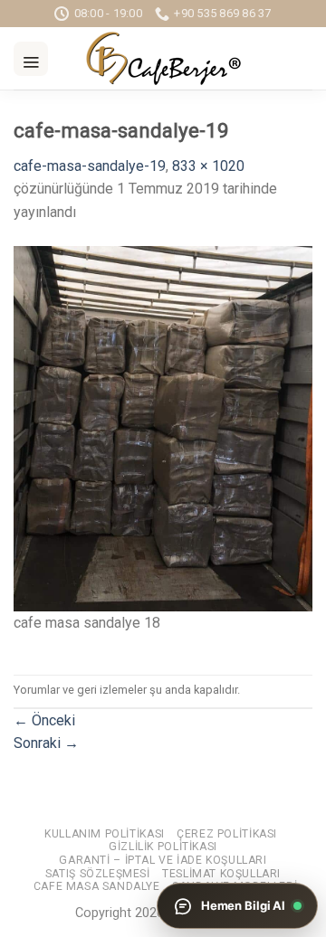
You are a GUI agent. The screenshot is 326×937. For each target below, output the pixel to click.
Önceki (44, 720)
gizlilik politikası (163, 846)
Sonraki (46, 743)
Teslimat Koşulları (221, 873)
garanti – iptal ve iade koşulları (162, 860)
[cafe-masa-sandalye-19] (163, 427)
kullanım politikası (104, 834)
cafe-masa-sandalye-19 (90, 166)
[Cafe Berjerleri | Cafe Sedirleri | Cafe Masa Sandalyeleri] (163, 58)
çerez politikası (227, 834)
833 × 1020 (208, 166)
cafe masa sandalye (97, 886)
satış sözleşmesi (97, 873)
